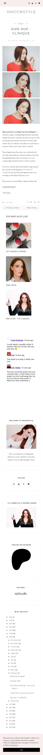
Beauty (21, 24)
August (13, 653)
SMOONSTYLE (21, 12)
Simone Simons (19, 40)
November (15, 643)
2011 (10, 724)
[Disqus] (21, 366)
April (12, 666)
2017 (10, 704)
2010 (10, 727)
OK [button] (21, 750)
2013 (10, 717)
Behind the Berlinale (17, 676)
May (12, 663)
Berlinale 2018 (15, 681)
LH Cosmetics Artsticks (16, 251)
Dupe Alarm (11, 285)
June (12, 660)
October (14, 647)
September (15, 650)
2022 (10, 624)
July (12, 657)
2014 (10, 714)
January (13, 701)
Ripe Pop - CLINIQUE (18, 698)
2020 (10, 630)
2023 (10, 620)
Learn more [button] (14, 745)
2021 (10, 627)
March (13, 670)
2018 (10, 637)
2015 (10, 711)
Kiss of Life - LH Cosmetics (17, 318)
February (14, 673)
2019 (10, 634)
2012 (10, 721)
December (14, 640)
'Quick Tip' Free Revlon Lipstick (22, 693)
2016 (10, 708)
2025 (10, 617)
